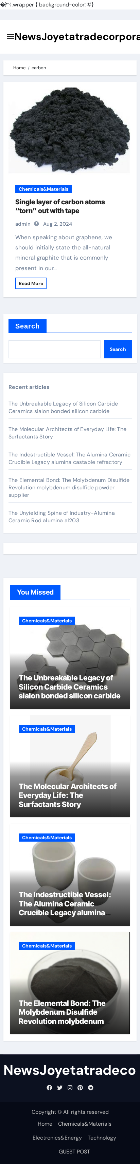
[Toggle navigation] (10, 36)
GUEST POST (74, 1151)
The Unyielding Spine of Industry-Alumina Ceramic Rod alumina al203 (61, 516)
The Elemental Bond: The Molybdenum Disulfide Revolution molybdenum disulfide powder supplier (69, 487)
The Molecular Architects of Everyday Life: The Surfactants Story (68, 795)
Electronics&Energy (57, 1137)
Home (45, 1123)
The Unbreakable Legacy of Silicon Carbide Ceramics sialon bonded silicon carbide (63, 407)
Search (27, 326)
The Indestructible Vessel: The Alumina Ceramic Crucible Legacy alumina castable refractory (69, 458)
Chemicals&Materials (43, 189)
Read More (31, 283)
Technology (102, 1137)
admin (23, 224)
